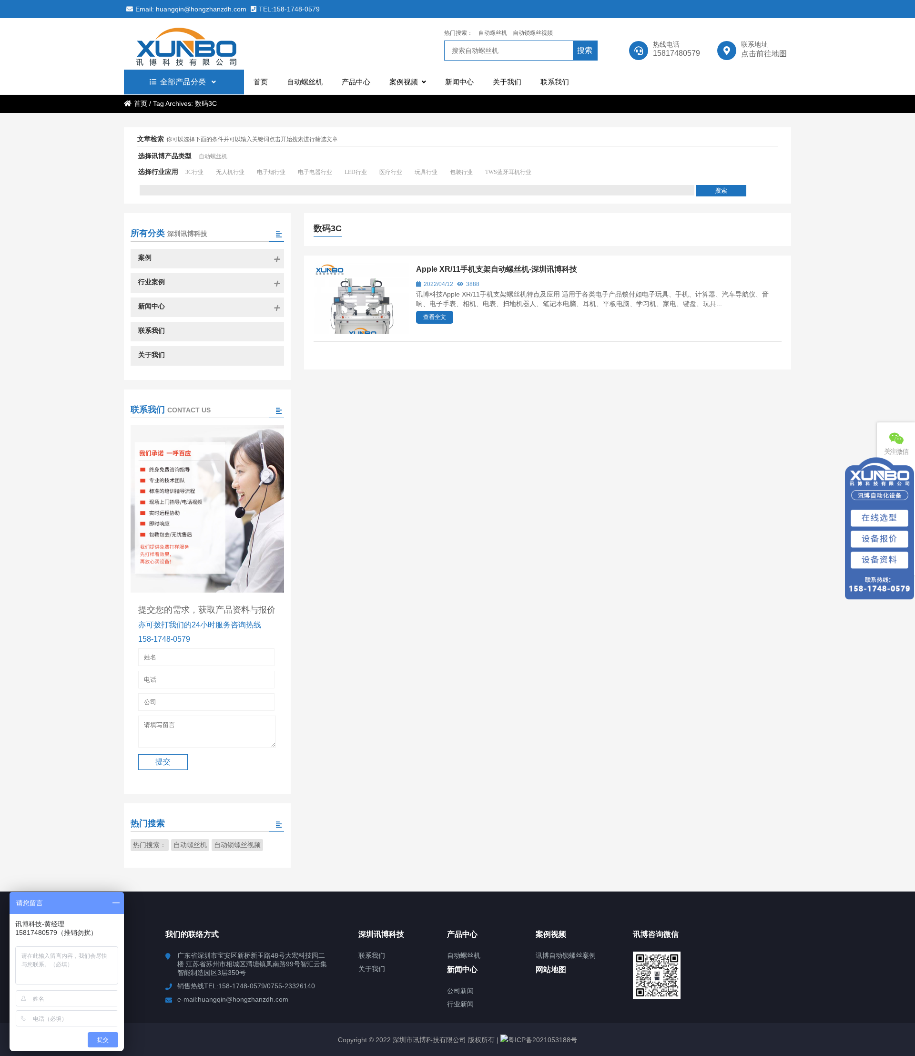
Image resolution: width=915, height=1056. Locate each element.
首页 (140, 103)
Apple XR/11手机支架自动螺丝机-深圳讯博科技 (496, 269)
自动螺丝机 (492, 33)
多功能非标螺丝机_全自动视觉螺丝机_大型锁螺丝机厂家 (207, 44)
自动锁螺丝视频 (533, 33)
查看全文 (434, 317)
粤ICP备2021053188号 (542, 1040)
